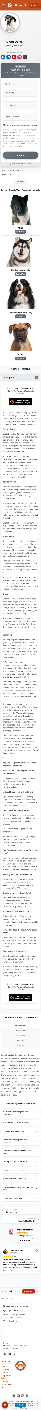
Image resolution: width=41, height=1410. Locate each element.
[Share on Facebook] (3, 57)
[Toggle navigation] (3, 5)
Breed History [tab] (20, 1026)
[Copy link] (25, 57)
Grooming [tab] (20, 1045)
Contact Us (5, 1381)
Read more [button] (7, 1271)
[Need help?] (5, 1404)
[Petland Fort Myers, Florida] (10, 5)
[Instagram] (14, 1354)
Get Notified (20, 232)
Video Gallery (6, 1384)
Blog (3, 1387)
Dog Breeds (10, 170)
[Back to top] (38, 1291)
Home (3, 170)
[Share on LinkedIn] (8, 57)
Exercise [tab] (20, 1040)
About (4, 174)
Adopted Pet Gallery (6, 1376)
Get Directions (11, 1321)
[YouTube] (10, 1354)
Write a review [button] (25, 1240)
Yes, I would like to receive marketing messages (21, 125)
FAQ (10, 174)
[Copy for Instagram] (19, 57)
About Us (5, 1372)
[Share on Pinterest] (14, 57)
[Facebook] (5, 1354)
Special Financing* (5, 1368)
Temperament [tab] (20, 1030)
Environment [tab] (20, 1035)
